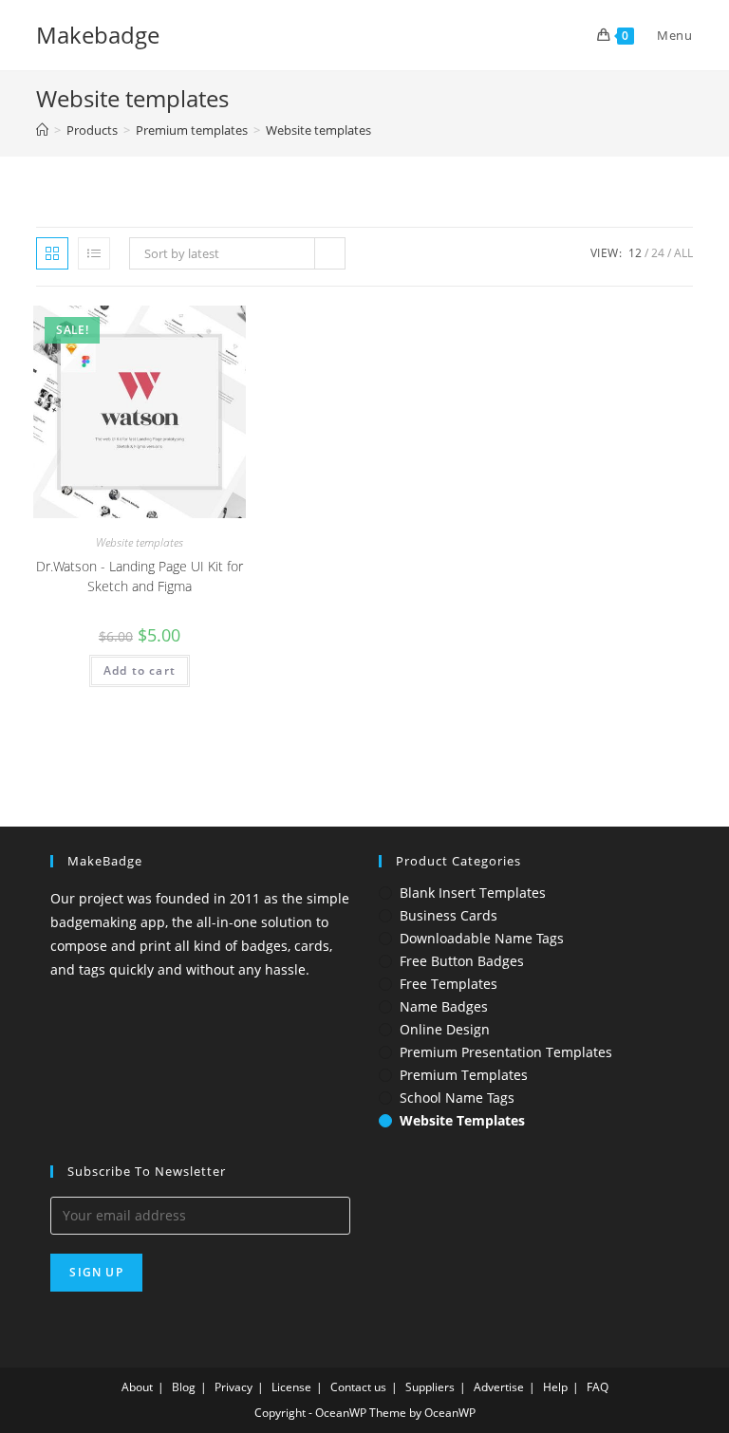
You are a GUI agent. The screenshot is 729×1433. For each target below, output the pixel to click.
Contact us (358, 1387)
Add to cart (139, 670)
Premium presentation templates (506, 1052)
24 (657, 253)
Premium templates (464, 1075)
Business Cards (448, 915)
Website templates (318, 130)
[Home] (42, 130)
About (137, 1387)
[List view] (94, 253)
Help (555, 1387)
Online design (445, 1029)
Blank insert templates (473, 893)
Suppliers (430, 1387)
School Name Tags (457, 1098)
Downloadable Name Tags (482, 938)
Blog (184, 1387)
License (291, 1387)
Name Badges (444, 1007)
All (683, 253)
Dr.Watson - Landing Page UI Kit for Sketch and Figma (139, 576)
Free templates (448, 984)
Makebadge (97, 34)
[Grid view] (52, 253)
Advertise (499, 1387)
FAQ (597, 1387)
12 (635, 253)
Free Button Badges (462, 961)
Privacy (233, 1387)
